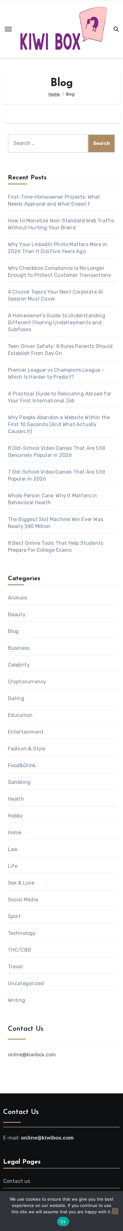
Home (15, 833)
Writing (16, 1000)
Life (13, 866)
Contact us (16, 1181)
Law (13, 849)
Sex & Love (21, 883)
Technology (22, 933)
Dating (16, 698)
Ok (63, 1221)
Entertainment (26, 732)
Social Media (23, 900)
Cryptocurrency (27, 682)
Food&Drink (22, 765)
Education (20, 715)
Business (19, 648)
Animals (17, 598)
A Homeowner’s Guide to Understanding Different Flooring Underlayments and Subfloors (56, 323)
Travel (15, 967)
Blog (13, 631)
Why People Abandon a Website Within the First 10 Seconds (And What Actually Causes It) (59, 424)
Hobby (15, 816)
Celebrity (19, 665)
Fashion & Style (27, 749)
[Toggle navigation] (8, 29)
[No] (115, 1211)
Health (16, 799)
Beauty (17, 615)
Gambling (19, 782)
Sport (14, 916)
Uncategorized (26, 983)
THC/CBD (19, 950)
